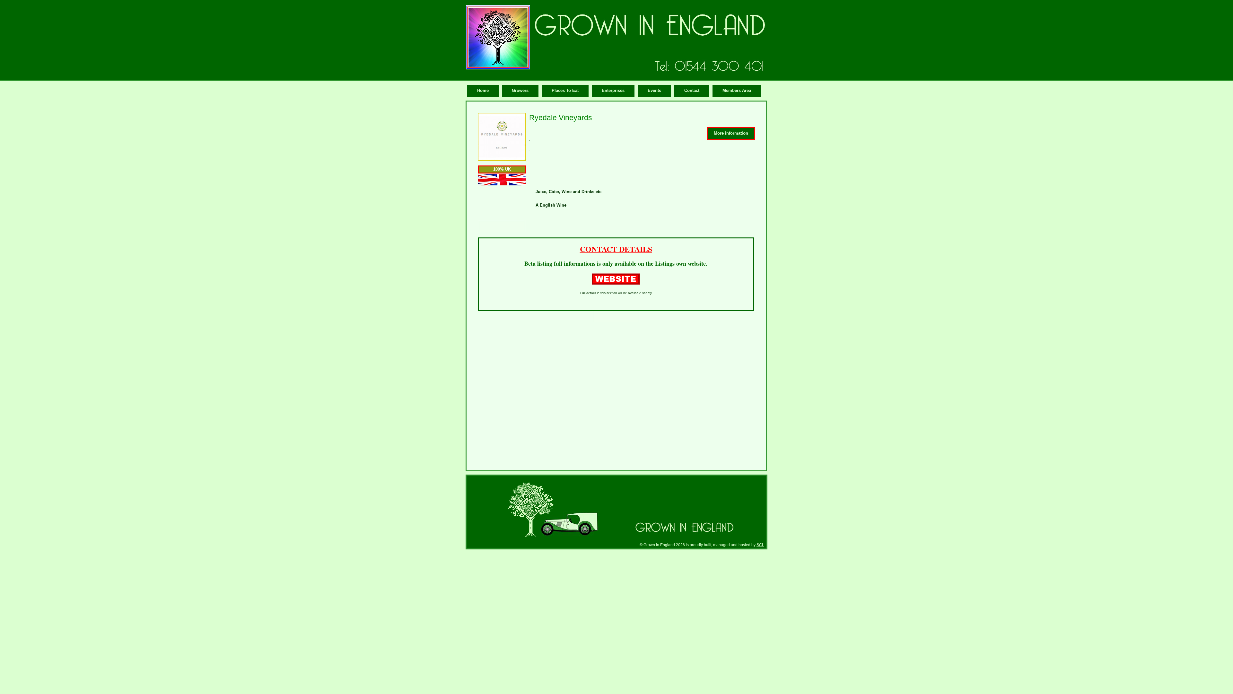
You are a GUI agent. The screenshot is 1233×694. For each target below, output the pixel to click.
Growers (520, 90)
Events (654, 90)
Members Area (736, 90)
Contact (691, 90)
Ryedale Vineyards (560, 117)
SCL (760, 545)
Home (483, 90)
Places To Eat (565, 90)
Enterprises (613, 90)
